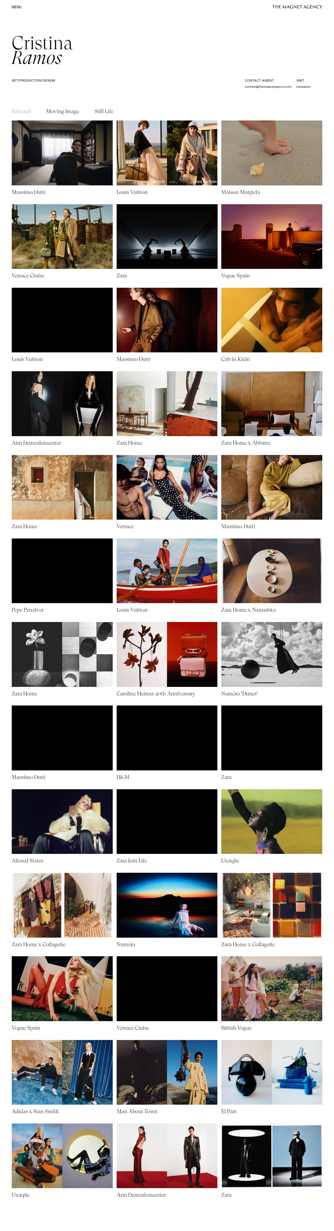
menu (17, 7)
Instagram (303, 86)
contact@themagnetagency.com (268, 86)
